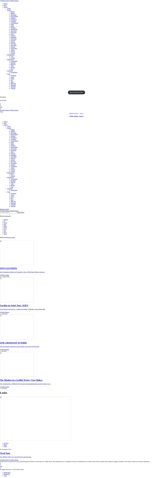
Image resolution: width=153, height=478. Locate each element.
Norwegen (14, 31)
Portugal (13, 35)
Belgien (13, 13)
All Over (6, 443)
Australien (10, 71)
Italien (12, 26)
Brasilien (13, 63)
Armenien (13, 75)
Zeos (5, 229)
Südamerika (10, 59)
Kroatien (13, 27)
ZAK (5, 232)
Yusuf (5, 234)
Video (5, 446)
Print (5, 5)
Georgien (13, 21)
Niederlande (14, 29)
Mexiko (13, 67)
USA (12, 56)
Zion (5, 224)
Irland (12, 24)
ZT (4, 221)
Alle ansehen (12, 237)
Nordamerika (10, 55)
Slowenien (14, 45)
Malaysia (13, 83)
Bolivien (13, 64)
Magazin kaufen (4, 209)
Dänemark (13, 15)
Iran (12, 80)
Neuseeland (14, 72)
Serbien (13, 42)
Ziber (5, 226)
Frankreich (14, 19)
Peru (12, 69)
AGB (5, 475)
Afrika (9, 8)
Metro (5, 445)
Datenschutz (7, 472)
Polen (12, 34)
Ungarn (13, 53)
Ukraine (13, 51)
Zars (5, 231)
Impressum (7, 474)
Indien (12, 78)
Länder (6, 7)
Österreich (13, 32)
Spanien (13, 47)
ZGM (5, 227)
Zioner (5, 223)
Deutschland (14, 16)
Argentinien (14, 61)
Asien (8, 74)
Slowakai (13, 43)
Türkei (12, 50)
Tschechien (14, 48)
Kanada (13, 58)
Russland (13, 85)
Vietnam (13, 88)
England (13, 18)
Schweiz (13, 40)
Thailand (13, 86)
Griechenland (14, 23)
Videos (5, 4)
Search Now (20, 212)
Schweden (13, 39)
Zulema (6, 219)
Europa (9, 10)
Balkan (13, 11)
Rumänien (13, 37)
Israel (12, 82)
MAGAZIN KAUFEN (76, 92)
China (12, 77)
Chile (12, 66)
